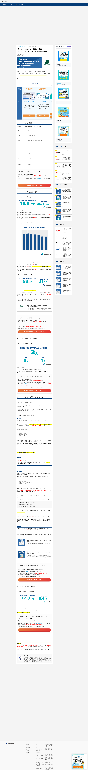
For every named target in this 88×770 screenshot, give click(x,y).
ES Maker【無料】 (43, 101)
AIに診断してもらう (39, 178)
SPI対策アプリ (27, 571)
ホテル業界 (20, 46)
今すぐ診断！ (29, 115)
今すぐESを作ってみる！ (43, 115)
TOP (17, 46)
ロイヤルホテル (24, 46)
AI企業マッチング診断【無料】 (29, 101)
